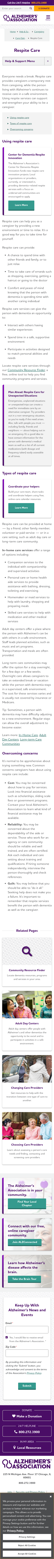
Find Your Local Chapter (27, 1203)
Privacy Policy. (15, 1530)
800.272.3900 (39, 3)
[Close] (51, 1497)
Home (13, 31)
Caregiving (39, 31)
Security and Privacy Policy (30, 1492)
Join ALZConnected (24, 1242)
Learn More (21, 205)
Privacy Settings (27, 1537)
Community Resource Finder (26, 370)
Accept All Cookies (27, 1553)
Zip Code (11, 1346)
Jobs (9, 1492)
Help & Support (24, 31)
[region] (27, 1526)
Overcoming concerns (21, 129)
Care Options (21, 38)
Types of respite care (21, 123)
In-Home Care (28, 735)
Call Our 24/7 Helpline (18, 3)
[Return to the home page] (20, 18)
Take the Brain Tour (24, 1279)
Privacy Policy (34, 1373)
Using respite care (19, 117)
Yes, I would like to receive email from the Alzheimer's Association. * (27, 1339)
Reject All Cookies (27, 1545)
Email (9, 1323)
